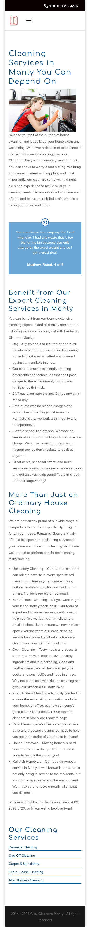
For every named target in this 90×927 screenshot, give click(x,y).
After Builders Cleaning (26, 880)
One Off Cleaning (22, 855)
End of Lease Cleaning (26, 872)
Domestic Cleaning (23, 847)
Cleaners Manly (51, 914)
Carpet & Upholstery (24, 864)
